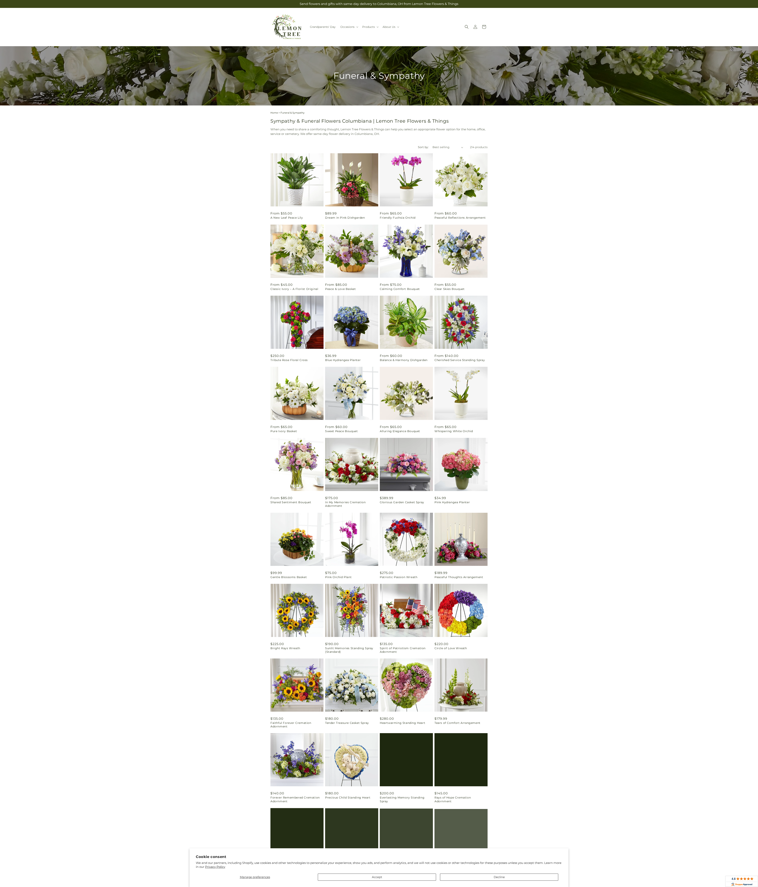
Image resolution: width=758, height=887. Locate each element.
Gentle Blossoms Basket (288, 577)
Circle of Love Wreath (450, 648)
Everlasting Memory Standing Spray (402, 799)
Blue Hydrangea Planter (343, 360)
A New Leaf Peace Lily (286, 217)
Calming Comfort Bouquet (400, 289)
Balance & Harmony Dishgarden (404, 360)
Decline (499, 877)
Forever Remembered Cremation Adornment (295, 799)
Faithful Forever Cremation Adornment (290, 724)
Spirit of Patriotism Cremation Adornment (403, 650)
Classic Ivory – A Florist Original (294, 289)
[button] (349, 27)
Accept (377, 877)
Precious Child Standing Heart (347, 797)
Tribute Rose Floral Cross (289, 360)
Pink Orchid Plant (338, 577)
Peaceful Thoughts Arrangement (458, 577)
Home (274, 112)
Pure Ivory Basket (283, 431)
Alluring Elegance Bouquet (400, 431)
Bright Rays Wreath (285, 648)
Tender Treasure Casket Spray (347, 723)
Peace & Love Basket (340, 289)
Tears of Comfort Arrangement (457, 723)
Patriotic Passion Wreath (398, 577)
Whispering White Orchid (453, 431)
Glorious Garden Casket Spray (402, 502)
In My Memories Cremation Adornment (345, 504)
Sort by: (423, 147)
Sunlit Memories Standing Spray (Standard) (349, 650)
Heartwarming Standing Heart (402, 723)
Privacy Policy (215, 867)
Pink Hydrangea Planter (452, 502)
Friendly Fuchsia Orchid (398, 217)
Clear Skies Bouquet (449, 289)
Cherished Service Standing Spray (459, 360)
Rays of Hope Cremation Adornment (452, 799)
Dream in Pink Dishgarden (345, 217)
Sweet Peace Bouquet (341, 431)
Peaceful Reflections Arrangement (460, 217)
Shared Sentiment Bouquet (290, 502)
